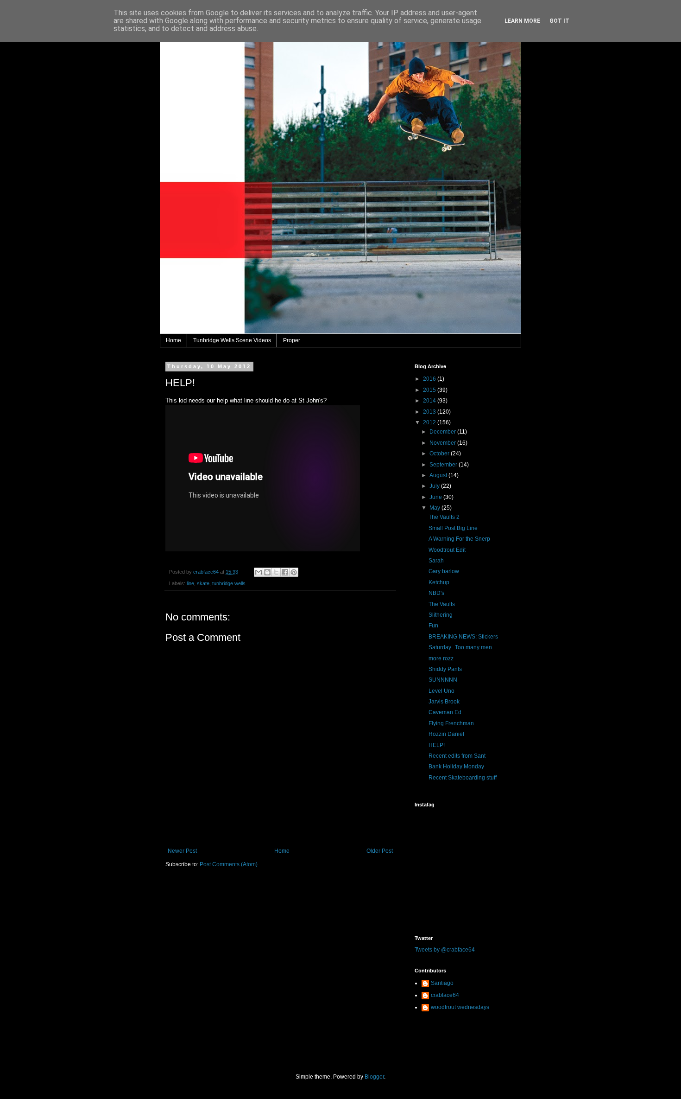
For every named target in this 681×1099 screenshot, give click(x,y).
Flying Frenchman (451, 723)
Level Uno (441, 691)
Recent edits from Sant (457, 756)
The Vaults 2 (444, 517)
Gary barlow (444, 571)
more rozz (441, 658)
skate (203, 583)
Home (173, 340)
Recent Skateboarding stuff (463, 777)
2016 (430, 379)
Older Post (379, 851)
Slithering (441, 615)
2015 (430, 390)
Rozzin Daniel (446, 734)
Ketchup (439, 582)
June (436, 497)
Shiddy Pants (445, 669)
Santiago (442, 983)
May (435, 508)
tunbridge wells (229, 583)
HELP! (437, 745)
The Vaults (442, 604)
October (440, 453)
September (444, 464)
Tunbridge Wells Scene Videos (232, 340)
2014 (430, 400)
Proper (291, 340)
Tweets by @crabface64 (445, 949)
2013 (430, 412)
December (443, 431)
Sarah (436, 560)
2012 (430, 422)
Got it (559, 21)
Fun (433, 625)
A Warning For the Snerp (459, 539)
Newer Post (182, 851)
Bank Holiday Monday (456, 766)
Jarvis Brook (444, 701)
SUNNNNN (443, 680)
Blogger (374, 1076)
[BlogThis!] (267, 572)
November (443, 443)
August (438, 475)
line (190, 583)
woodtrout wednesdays (460, 1007)
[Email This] (258, 572)
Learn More (522, 21)
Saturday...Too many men (460, 647)
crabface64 (445, 995)
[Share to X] (276, 572)
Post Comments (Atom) (229, 864)
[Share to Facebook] (285, 572)
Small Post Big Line (453, 528)
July (435, 486)
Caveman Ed (445, 712)
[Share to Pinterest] (293, 572)
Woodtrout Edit (447, 550)
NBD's (436, 593)
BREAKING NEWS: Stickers (463, 636)
